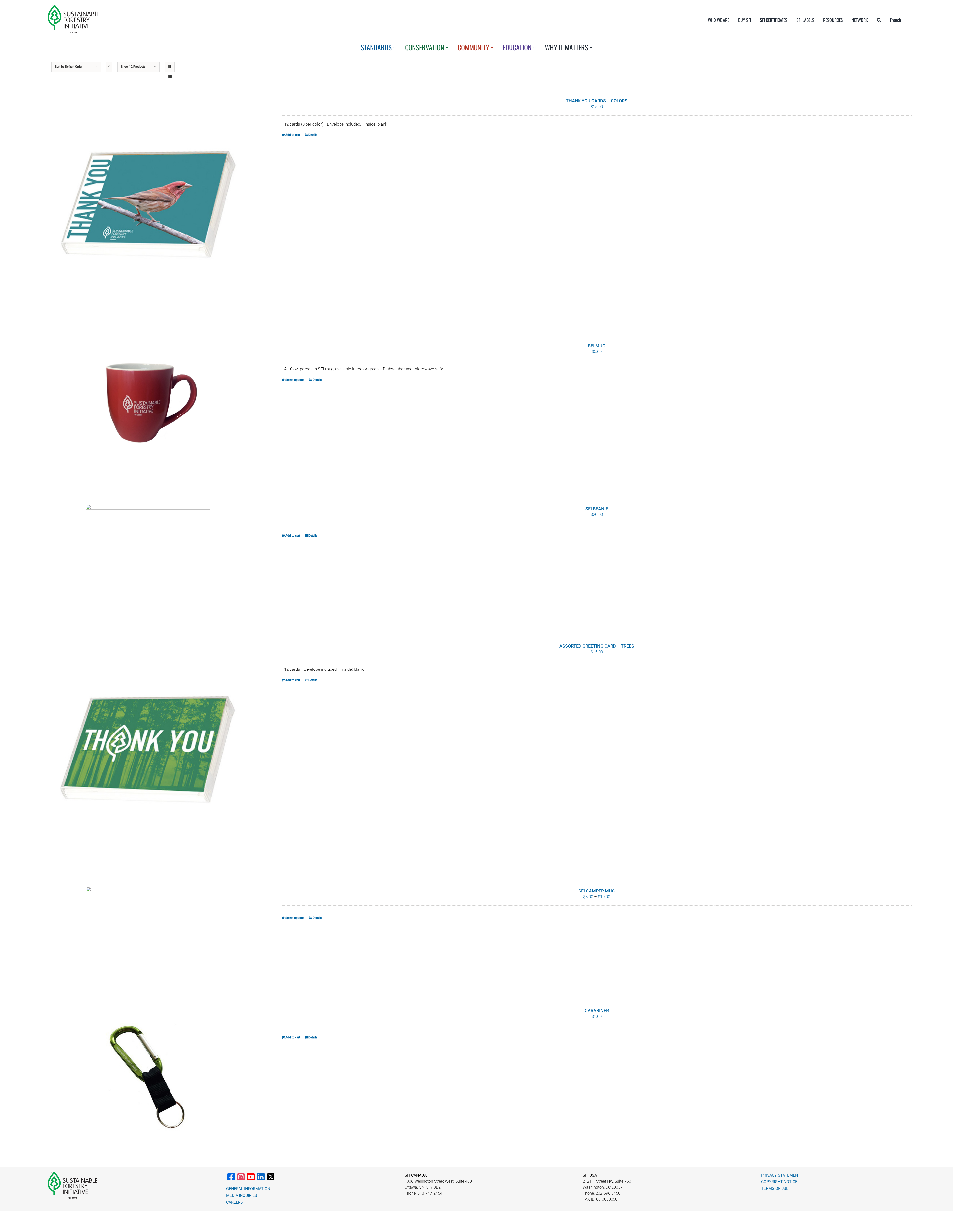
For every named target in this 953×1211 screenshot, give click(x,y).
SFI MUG (596, 345)
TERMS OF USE (774, 1188)
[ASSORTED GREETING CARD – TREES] (148, 752)
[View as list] (170, 76)
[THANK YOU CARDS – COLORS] (148, 207)
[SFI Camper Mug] (148, 934)
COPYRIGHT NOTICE (779, 1181)
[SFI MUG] (148, 411)
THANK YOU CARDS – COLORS (596, 100)
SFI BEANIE (596, 508)
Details (312, 135)
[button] (878, 20)
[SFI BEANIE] (148, 561)
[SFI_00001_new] (74, 6)
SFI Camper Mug (597, 890)
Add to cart (292, 135)
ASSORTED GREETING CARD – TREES (596, 646)
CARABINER (597, 1010)
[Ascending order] (109, 67)
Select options (294, 380)
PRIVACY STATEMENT (780, 1175)
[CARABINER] (148, 1075)
